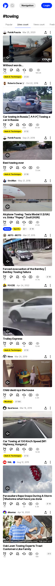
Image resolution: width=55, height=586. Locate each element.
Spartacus (13, 408)
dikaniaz (12, 512)
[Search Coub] (12, 5)
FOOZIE (11, 285)
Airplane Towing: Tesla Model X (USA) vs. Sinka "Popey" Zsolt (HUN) (26, 216)
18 (26, 174)
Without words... (13, 65)
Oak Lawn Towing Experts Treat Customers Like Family (22, 547)
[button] (5, 70)
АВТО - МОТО (14, 235)
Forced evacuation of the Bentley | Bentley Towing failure (24, 270)
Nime (10, 357)
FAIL (10, 462)
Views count (38, 24)
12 (26, 131)
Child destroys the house (18, 390)
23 (26, 77)
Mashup (8, 401)
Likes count (22, 24)
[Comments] (18, 70)
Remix (7, 229)
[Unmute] (7, 57)
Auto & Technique (12, 77)
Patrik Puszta (14, 32)
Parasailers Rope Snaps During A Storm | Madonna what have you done (27, 497)
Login (47, 5)
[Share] (45, 32)
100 (18, 401)
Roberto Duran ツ (16, 83)
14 (49, 503)
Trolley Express (12, 338)
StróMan (12, 181)
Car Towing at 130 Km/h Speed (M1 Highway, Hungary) (24, 443)
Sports (17, 229)
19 (32, 229)
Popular (9, 24)
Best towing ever (13, 162)
